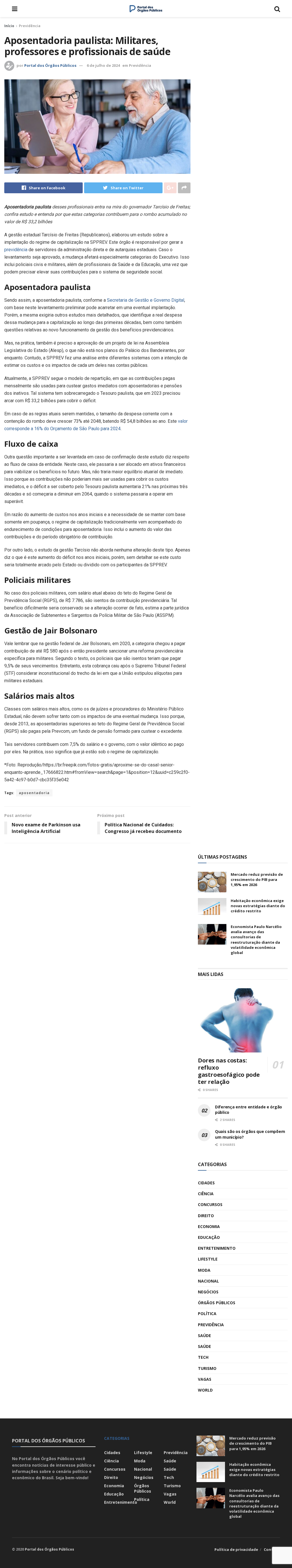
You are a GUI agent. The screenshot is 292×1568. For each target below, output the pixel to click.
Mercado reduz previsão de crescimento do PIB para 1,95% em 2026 (257, 879)
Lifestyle (208, 1259)
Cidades (206, 1182)
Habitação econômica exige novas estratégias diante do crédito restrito (258, 905)
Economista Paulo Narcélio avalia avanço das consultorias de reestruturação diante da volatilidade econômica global (256, 939)
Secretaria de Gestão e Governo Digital (145, 300)
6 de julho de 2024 (103, 65)
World (205, 1390)
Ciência (206, 1193)
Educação (209, 1237)
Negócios (208, 1292)
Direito (206, 1215)
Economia (209, 1226)
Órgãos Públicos (216, 1302)
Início (9, 25)
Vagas (204, 1379)
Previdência (29, 25)
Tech (203, 1357)
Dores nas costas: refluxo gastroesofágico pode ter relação (229, 1071)
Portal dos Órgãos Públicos (50, 65)
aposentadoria (34, 792)
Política (207, 1313)
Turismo (207, 1368)
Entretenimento (217, 1248)
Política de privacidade (236, 1549)
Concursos (210, 1204)
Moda (204, 1270)
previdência (15, 249)
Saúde (204, 1335)
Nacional (208, 1281)
